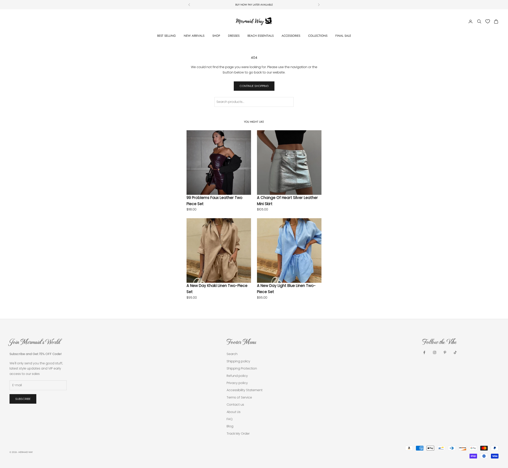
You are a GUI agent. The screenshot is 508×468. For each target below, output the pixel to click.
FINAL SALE (343, 36)
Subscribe (23, 399)
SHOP (216, 36)
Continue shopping (254, 86)
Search (232, 354)
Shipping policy (238, 361)
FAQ (230, 419)
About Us (234, 412)
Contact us (235, 404)
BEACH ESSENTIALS (260, 36)
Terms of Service (239, 397)
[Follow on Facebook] (424, 352)
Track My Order (238, 433)
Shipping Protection (242, 368)
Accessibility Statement (245, 390)
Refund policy (237, 375)
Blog (230, 426)
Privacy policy (237, 383)
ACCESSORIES (291, 36)
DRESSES (234, 36)
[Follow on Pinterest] (445, 352)
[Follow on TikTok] (455, 352)
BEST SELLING (166, 36)
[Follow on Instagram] (435, 352)
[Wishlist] (488, 21)
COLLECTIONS (317, 36)
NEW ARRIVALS (194, 36)
